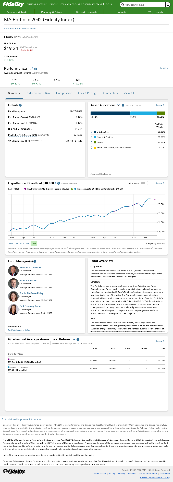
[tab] (14, 93)
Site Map (132, 474)
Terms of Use (100, 474)
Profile (54, 4)
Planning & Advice (52, 12)
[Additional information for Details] (20, 105)
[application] (86, 216)
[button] (22, 135)
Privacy (111, 474)
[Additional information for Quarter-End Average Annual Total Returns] (78, 339)
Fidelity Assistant (92, 4)
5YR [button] (27, 243)
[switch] (144, 183)
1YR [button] (16, 243)
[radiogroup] (22, 243)
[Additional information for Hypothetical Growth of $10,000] (58, 183)
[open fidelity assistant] (167, 4)
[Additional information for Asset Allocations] (123, 105)
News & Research (86, 12)
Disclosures (164, 474)
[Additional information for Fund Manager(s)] (34, 261)
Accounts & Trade (17, 12)
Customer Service (37, 4)
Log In (108, 4)
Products (121, 12)
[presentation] (128, 298)
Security (121, 474)
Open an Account (70, 4)
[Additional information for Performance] (35, 69)
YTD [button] (11, 243)
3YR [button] (22, 243)
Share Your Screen (148, 474)
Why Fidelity (155, 12)
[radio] (11, 243)
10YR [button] (33, 243)
